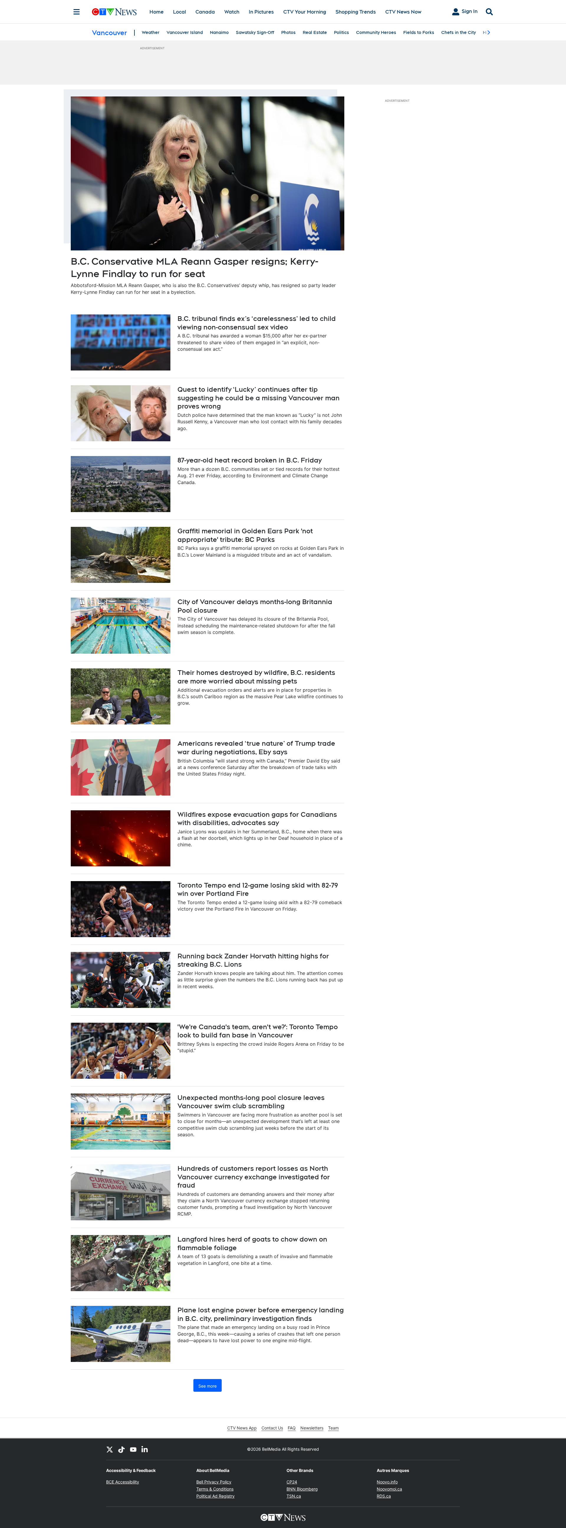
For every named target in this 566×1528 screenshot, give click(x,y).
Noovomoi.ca (389, 1488)
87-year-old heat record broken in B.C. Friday (249, 460)
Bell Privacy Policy (213, 1481)
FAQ (292, 1427)
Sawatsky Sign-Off (255, 32)
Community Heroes (376, 32)
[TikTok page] (121, 1449)
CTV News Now (403, 12)
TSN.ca (294, 1496)
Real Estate (315, 32)
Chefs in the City (458, 32)
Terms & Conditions (214, 1488)
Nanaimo (219, 32)
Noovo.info (387, 1481)
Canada (205, 12)
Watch (231, 12)
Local (179, 12)
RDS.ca (384, 1496)
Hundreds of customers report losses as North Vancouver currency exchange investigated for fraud (253, 1177)
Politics (341, 32)
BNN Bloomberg (302, 1488)
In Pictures (261, 12)
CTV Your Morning (304, 12)
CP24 (292, 1481)
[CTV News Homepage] (114, 11)
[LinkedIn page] (145, 1449)
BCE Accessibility (122, 1481)
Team (333, 1427)
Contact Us (272, 1427)
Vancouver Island (185, 32)
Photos (288, 32)
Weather (150, 32)
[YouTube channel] (133, 1449)
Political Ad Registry (215, 1496)
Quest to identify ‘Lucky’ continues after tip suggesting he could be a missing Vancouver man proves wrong (258, 398)
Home (156, 12)
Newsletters (311, 1427)
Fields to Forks (418, 32)
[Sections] (77, 12)
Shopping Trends (355, 12)
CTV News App (242, 1427)
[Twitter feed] (109, 1449)
